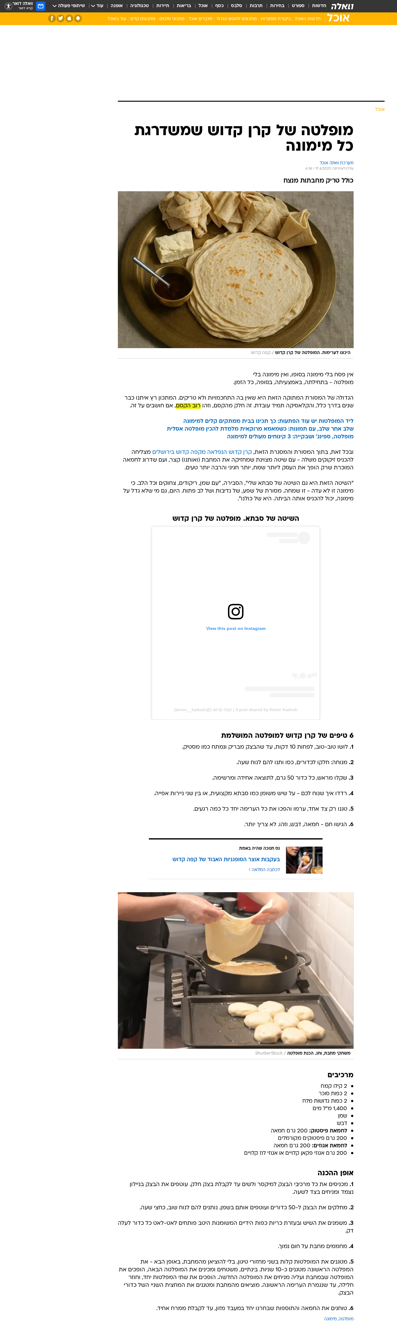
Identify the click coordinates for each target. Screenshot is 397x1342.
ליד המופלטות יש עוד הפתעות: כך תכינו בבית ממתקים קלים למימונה (268, 421)
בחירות (277, 6)
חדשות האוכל (307, 19)
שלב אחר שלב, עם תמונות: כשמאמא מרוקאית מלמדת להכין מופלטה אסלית (260, 429)
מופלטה (346, 1319)
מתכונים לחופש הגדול (236, 19)
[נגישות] (8, 6)
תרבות (256, 6)
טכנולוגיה (139, 6)
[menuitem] (315, 6)
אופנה (117, 6)
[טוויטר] (61, 18)
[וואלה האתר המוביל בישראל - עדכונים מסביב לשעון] (342, 6)
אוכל (203, 6)
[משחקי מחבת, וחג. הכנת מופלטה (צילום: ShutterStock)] (236, 975)
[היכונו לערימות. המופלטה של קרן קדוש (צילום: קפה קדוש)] (236, 275)
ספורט (298, 6)
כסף (219, 6)
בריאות (184, 6)
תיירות (162, 6)
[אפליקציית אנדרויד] (78, 18)
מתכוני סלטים (172, 19)
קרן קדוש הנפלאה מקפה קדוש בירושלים (202, 452)
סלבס (236, 6)
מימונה (330, 1319)
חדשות (319, 6)
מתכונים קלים (142, 19)
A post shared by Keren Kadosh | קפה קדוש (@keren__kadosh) (235, 709)
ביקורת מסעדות (276, 19)
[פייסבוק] (52, 18)
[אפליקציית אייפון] (69, 18)
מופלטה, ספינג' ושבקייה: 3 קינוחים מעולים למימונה (290, 437)
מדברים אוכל (200, 19)
